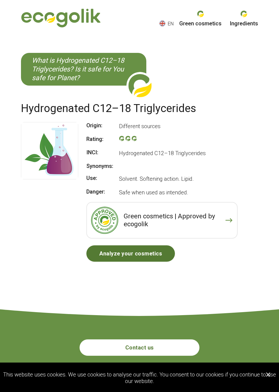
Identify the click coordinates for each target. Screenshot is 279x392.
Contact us (139, 347)
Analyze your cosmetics (130, 253)
